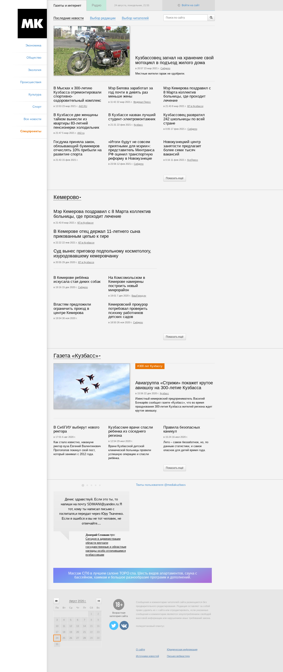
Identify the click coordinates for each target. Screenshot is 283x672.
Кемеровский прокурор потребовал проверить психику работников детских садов (128, 310)
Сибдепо (165, 68)
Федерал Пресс (142, 102)
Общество (34, 57)
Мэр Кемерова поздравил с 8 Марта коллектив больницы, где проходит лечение (187, 94)
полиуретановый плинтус (150, 626)
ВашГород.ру (139, 295)
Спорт (37, 106)
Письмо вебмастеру (178, 656)
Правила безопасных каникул (181, 429)
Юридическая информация (182, 649)
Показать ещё (175, 178)
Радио (96, 5)
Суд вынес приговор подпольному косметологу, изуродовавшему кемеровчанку (102, 253)
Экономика (33, 45)
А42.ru (80, 133)
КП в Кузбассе (195, 106)
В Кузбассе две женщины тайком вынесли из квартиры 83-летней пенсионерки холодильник (76, 121)
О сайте (140, 649)
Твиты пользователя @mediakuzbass (161, 484)
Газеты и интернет (67, 5)
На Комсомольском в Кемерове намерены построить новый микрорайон (126, 284)
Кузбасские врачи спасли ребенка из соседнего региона (130, 431)
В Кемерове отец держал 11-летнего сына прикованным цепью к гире (97, 234)
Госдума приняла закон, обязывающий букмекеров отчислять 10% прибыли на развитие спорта (77, 148)
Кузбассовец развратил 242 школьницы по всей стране (184, 119)
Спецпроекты (30, 131)
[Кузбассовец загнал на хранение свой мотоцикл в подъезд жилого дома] (105, 51)
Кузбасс (138, 124)
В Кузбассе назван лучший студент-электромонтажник (132, 117)
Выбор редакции (102, 18)
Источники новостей (147, 656)
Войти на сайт (191, 5)
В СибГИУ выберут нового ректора (76, 429)
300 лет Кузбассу (151, 366)
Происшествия (30, 82)
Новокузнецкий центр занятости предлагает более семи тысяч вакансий (182, 148)
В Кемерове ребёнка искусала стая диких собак (77, 280)
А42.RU (83, 106)
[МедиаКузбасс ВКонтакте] (124, 625)
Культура (35, 94)
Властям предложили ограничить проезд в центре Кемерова (72, 308)
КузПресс (192, 160)
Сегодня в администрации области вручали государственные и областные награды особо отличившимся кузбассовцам (106, 546)
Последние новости (69, 18)
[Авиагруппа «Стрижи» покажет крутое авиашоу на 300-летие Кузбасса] (105, 386)
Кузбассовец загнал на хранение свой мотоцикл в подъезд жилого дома (174, 60)
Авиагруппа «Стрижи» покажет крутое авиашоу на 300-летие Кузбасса (174, 385)
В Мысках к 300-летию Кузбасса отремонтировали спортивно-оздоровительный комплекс (77, 94)
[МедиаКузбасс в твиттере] (113, 625)
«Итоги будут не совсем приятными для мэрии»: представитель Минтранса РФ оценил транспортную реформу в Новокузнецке (131, 150)
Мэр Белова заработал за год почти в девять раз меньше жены (130, 92)
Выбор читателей (135, 18)
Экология (34, 70)
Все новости (32, 119)
